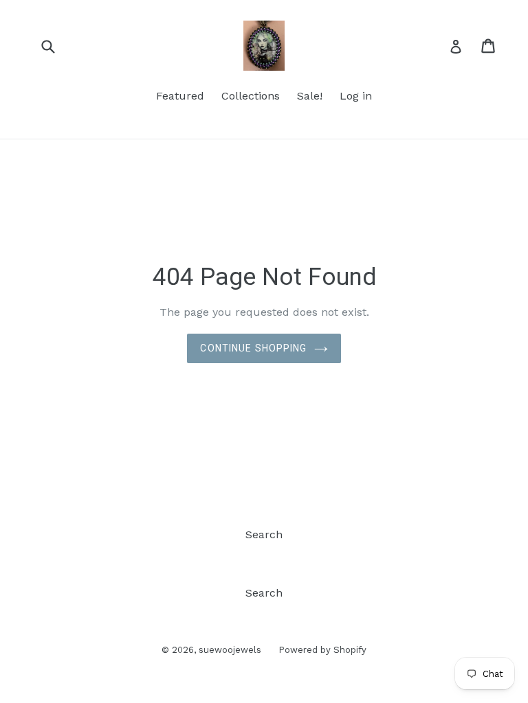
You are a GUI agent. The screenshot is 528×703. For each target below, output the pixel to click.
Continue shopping (253, 348)
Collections (250, 95)
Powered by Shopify (322, 650)
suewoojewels (230, 650)
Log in (356, 95)
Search (264, 534)
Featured (180, 95)
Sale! (309, 95)
